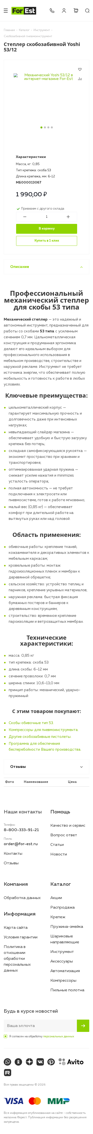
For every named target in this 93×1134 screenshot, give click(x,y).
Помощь (60, 811)
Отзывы (11, 863)
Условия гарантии (20, 937)
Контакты (13, 854)
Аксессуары (61, 961)
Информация (19, 914)
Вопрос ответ (63, 835)
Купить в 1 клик (46, 240)
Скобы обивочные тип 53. (31, 723)
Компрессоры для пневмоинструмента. (44, 730)
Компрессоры (63, 981)
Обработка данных (22, 898)
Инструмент (62, 952)
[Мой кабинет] (64, 10)
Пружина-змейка (66, 927)
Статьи (57, 845)
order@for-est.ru (21, 844)
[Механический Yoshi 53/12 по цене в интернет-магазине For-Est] (46, 102)
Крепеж (57, 917)
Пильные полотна (67, 990)
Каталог (60, 884)
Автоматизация (65, 971)
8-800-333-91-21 (52, 10)
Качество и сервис (67, 826)
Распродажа (62, 908)
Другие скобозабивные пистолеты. (40, 737)
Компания (16, 884)
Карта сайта (16, 928)
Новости (58, 854)
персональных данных (58, 1036)
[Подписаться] (83, 1026)
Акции (56, 898)
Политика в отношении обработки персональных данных (17, 959)
